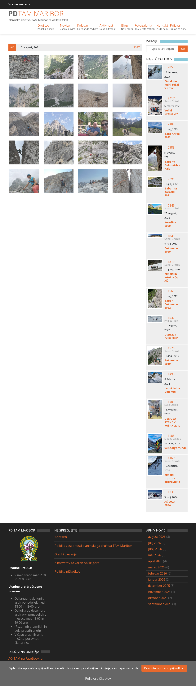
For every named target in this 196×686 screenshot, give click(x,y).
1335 (171, 492)
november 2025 (159, 592)
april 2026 (155, 561)
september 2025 (160, 604)
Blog (127, 27)
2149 (171, 205)
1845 (171, 236)
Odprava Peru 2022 (171, 336)
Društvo (46, 27)
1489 (171, 402)
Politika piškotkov (67, 571)
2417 (171, 98)
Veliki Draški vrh (171, 112)
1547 (171, 318)
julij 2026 (154, 543)
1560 (171, 291)
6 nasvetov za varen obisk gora (77, 563)
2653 (171, 67)
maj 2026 (154, 555)
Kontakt (162, 27)
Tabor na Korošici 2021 (170, 192)
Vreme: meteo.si (19, 4)
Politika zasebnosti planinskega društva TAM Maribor (93, 546)
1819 (171, 262)
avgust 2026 (157, 537)
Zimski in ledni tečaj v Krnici (171, 85)
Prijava (178, 27)
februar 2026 (157, 573)
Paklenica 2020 (171, 249)
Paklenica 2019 (171, 362)
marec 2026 (156, 567)
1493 (171, 374)
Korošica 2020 (170, 224)
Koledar (87, 27)
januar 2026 (156, 579)
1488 (171, 436)
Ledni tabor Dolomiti (172, 390)
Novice (67, 27)
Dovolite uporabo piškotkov (164, 668)
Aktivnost (107, 27)
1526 (171, 348)
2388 (171, 147)
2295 (171, 179)
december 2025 (159, 586)
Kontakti (61, 537)
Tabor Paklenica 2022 (171, 304)
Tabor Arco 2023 (172, 135)
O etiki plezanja (66, 554)
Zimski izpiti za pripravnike (172, 478)
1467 (171, 458)
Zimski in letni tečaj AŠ (171, 277)
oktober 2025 (157, 598)
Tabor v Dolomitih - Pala (172, 165)
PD (36, 13)
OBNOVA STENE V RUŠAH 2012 (172, 422)
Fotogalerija (145, 27)
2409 (171, 124)
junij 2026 (155, 549)
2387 (137, 47)
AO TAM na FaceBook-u (25, 658)
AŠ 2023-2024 (170, 503)
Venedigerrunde (172, 448)
